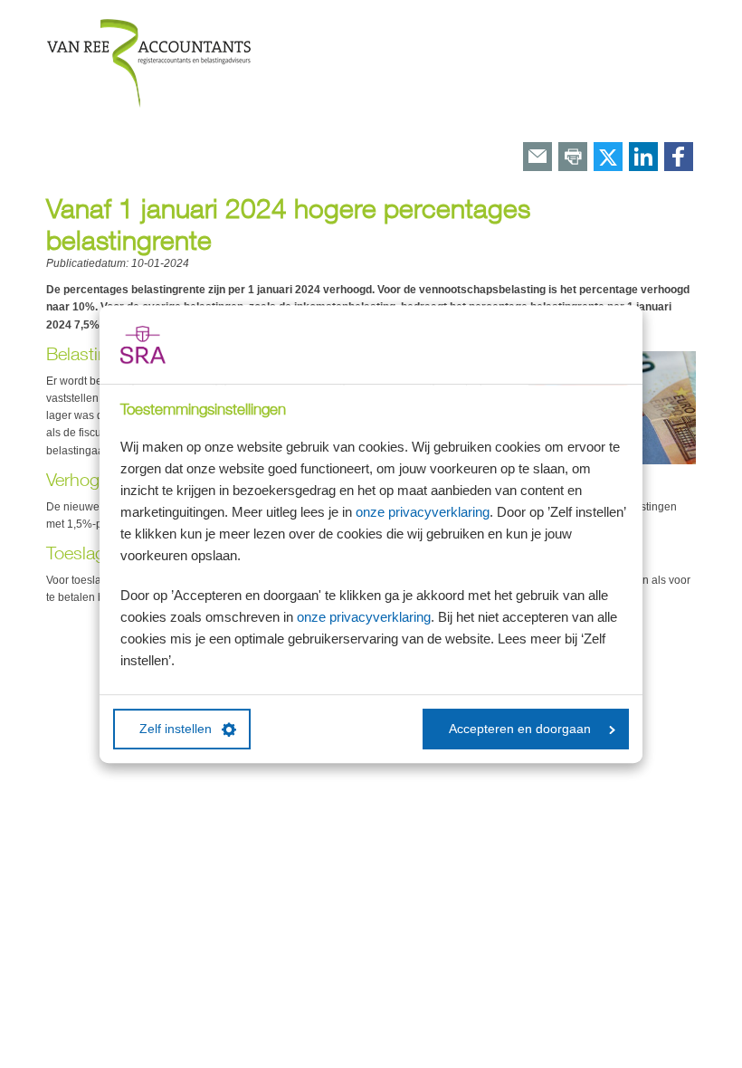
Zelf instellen (175, 729)
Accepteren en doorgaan (520, 729)
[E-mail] (537, 158)
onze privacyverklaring (423, 512)
